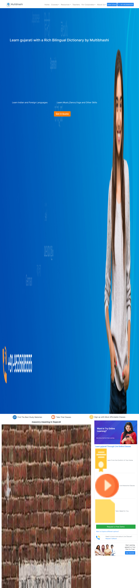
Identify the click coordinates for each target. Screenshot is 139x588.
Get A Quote (62, 114)
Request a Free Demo (116, 527)
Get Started (130, 553)
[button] (55, 4)
